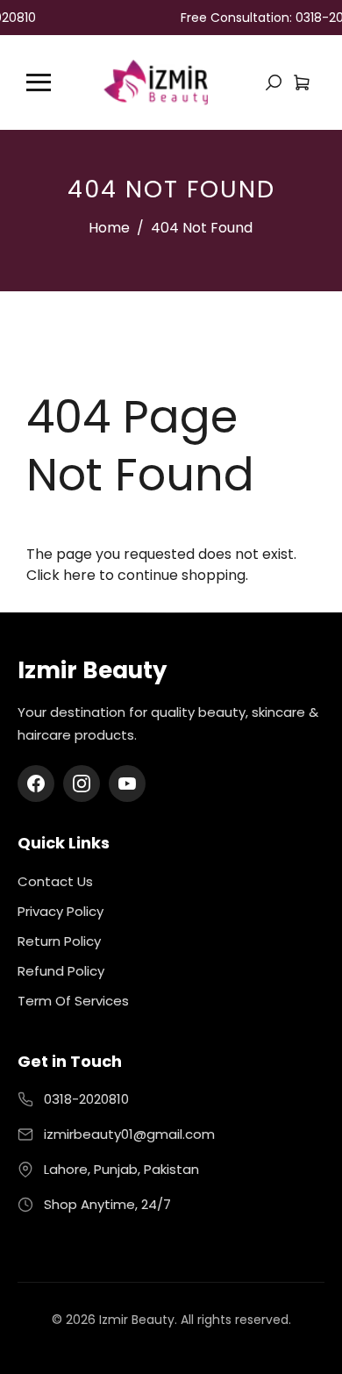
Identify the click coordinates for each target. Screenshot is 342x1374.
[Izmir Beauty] (155, 81)
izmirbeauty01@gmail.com (129, 1134)
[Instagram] (81, 783)
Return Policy (59, 941)
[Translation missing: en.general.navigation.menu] (38, 82)
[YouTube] (127, 783)
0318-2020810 (86, 1099)
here (79, 575)
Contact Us (55, 881)
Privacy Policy (60, 911)
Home (109, 228)
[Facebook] (36, 783)
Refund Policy (61, 971)
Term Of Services (73, 1000)
